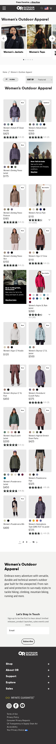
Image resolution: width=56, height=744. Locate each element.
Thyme (8, 124)
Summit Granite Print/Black (19, 475)
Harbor (37, 298)
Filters (12, 79)
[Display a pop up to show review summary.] (50, 220)
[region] (28, 2)
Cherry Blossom (41, 295)
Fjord (8, 475)
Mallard (44, 295)
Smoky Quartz (5, 124)
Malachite (5, 432)
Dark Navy (41, 209)
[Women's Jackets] (13, 41)
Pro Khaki (33, 432)
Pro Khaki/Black (5, 521)
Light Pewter (33, 209)
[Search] (38, 8)
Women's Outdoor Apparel (21, 72)
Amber (33, 521)
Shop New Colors (10, 300)
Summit (37, 475)
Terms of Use (12, 714)
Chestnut (15, 432)
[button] (50, 8)
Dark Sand (30, 209)
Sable (5, 209)
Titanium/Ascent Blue (48, 295)
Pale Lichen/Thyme (33, 295)
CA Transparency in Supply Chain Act (22, 724)
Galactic (33, 298)
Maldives (41, 298)
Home (5, 72)
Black (12, 124)
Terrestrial (30, 253)
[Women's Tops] (39, 41)
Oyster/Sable (15, 475)
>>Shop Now (35, 2)
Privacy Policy (13, 717)
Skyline (41, 124)
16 (33, 542)
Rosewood (12, 432)
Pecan (8, 167)
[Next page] (37, 542)
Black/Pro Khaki (12, 475)
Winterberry (30, 302)
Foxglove (30, 295)
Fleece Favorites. (23, 2)
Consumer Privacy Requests (18, 721)
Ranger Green (37, 209)
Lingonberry (30, 298)
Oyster (33, 253)
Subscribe (28, 641)
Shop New (34, 172)
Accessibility (12, 727)
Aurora (5, 478)
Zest (37, 521)
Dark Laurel (30, 124)
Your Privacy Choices (16, 730)
